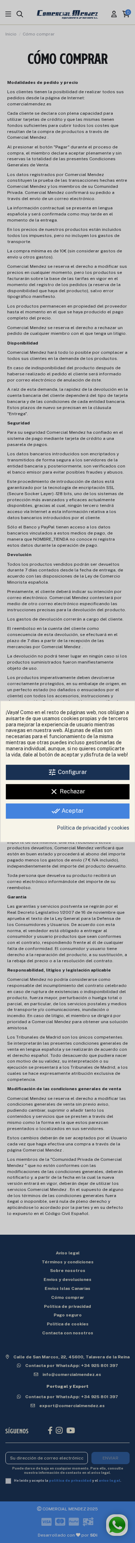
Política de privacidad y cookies (93, 828)
